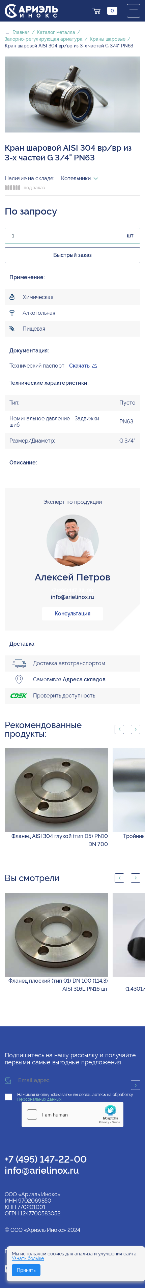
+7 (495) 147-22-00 (72, 590)
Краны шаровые (107, 39)
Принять (26, 1270)
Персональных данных (39, 1099)
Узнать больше (28, 1258)
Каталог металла (56, 32)
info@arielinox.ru (72, 597)
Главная (21, 32)
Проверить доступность (64, 695)
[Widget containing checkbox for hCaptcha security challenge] (72, 1114)
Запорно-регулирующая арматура (44, 39)
